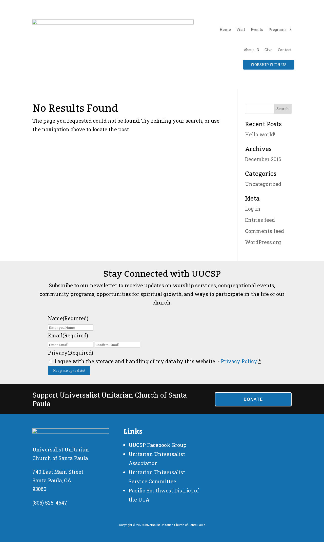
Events (257, 29)
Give (268, 49)
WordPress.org (263, 242)
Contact (285, 49)
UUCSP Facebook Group (158, 445)
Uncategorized (263, 184)
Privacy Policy (239, 361)
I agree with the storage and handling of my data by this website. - (157, 361)
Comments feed (264, 231)
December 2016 (263, 159)
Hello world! (260, 134)
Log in (252, 208)
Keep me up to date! (69, 370)
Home (225, 29)
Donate (253, 399)
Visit (240, 29)
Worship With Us (269, 64)
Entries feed (260, 219)
